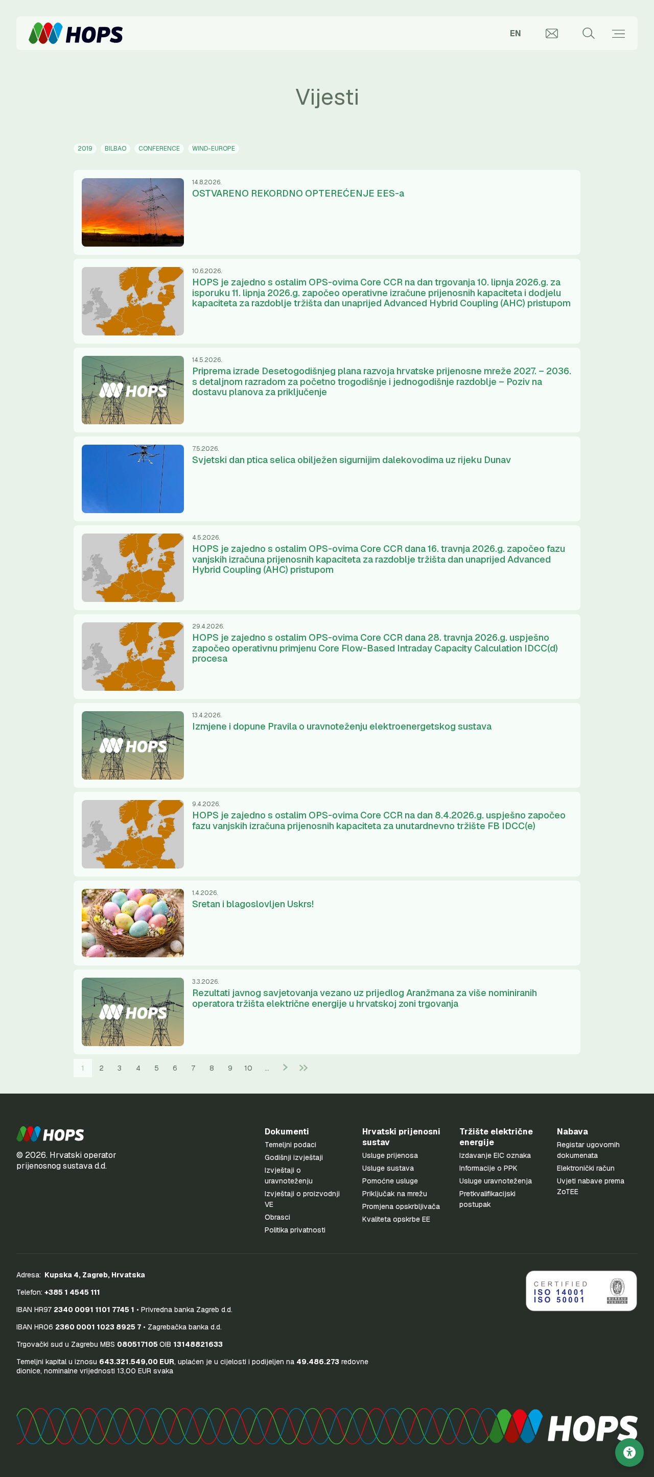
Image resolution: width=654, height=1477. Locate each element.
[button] (50, 1134)
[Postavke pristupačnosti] (629, 1452)
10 (248, 1068)
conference (159, 148)
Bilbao (115, 148)
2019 (85, 148)
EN (515, 33)
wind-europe (213, 148)
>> (303, 1067)
